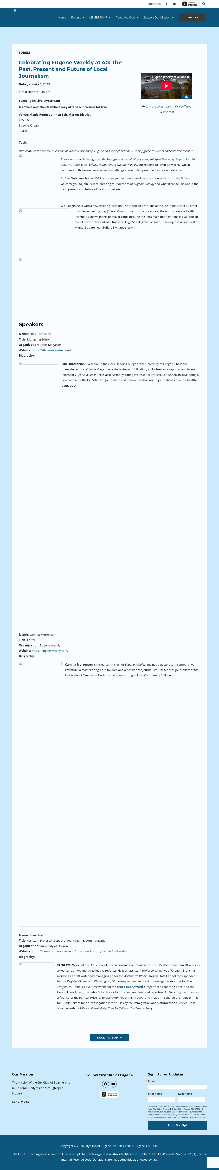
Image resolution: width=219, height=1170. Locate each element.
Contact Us (154, 4)
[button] (204, 3)
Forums (76, 17)
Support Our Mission (156, 17)
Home (62, 17)
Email (151, 1081)
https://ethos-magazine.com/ (51, 350)
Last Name (185, 1093)
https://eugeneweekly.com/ (50, 651)
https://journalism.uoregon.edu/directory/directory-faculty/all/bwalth (79, 951)
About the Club (125, 17)
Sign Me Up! (178, 1125)
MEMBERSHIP (98, 17)
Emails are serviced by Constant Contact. (189, 1117)
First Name (155, 1093)
